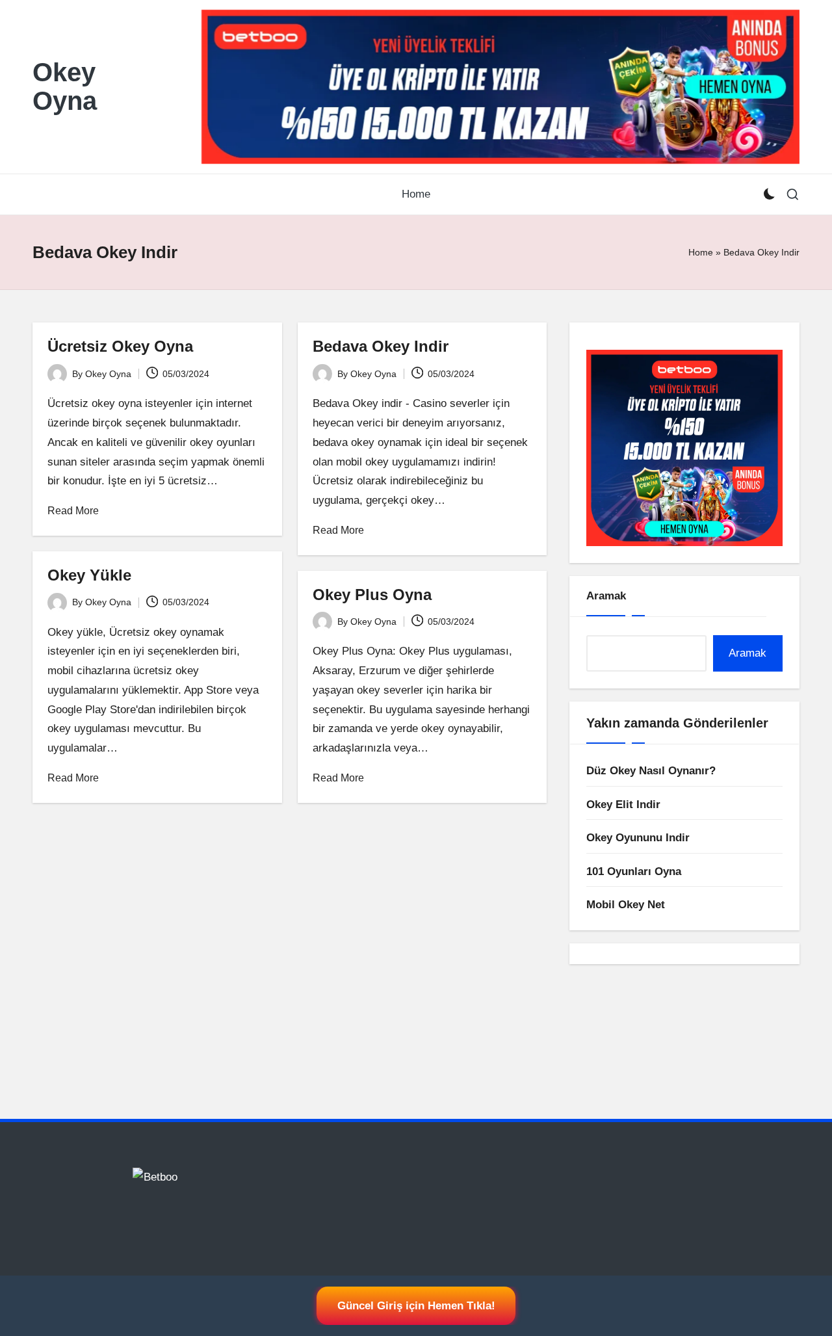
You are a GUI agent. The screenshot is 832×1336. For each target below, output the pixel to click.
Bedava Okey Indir (380, 346)
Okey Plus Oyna (372, 594)
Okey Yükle (89, 575)
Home (700, 252)
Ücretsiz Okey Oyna (120, 346)
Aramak (606, 596)
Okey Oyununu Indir (638, 838)
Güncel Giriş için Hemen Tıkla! (416, 1306)
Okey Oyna (64, 86)
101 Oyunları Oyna (633, 871)
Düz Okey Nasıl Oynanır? (651, 771)
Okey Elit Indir (623, 804)
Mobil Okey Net (625, 904)
